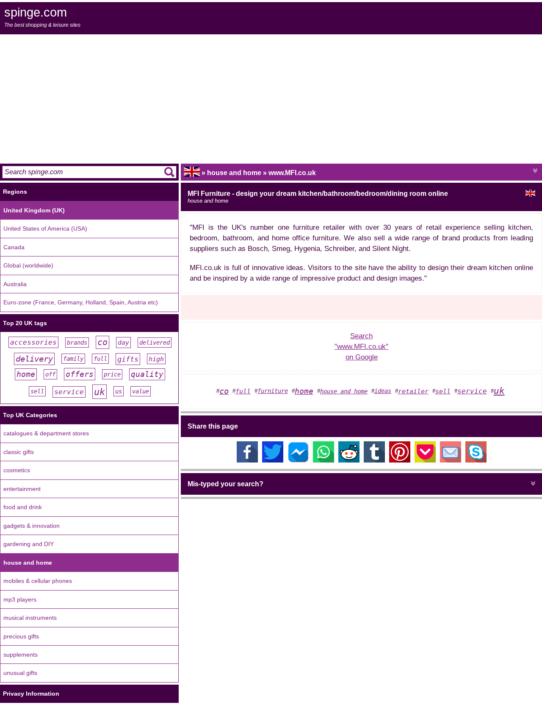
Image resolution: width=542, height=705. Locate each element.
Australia (15, 284)
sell (37, 391)
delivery (34, 358)
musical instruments (30, 617)
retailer (413, 391)
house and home (27, 562)
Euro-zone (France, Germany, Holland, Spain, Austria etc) (80, 302)
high (156, 358)
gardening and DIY (28, 544)
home (26, 374)
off (50, 374)
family (73, 358)
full (100, 358)
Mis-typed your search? (225, 484)
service (69, 392)
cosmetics (16, 470)
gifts (127, 359)
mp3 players (19, 599)
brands (77, 342)
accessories (33, 342)
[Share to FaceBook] (247, 460)
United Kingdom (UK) (34, 210)
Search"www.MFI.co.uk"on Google (361, 346)
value (140, 391)
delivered (154, 342)
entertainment (22, 488)
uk (99, 391)
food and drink (22, 507)
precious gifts (21, 636)
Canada (14, 247)
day (123, 342)
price (112, 374)
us (118, 391)
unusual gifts (20, 672)
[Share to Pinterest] (399, 460)
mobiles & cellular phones (37, 580)
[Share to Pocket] (425, 460)
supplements (20, 654)
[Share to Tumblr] (374, 460)
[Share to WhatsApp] (323, 460)
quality (147, 374)
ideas (382, 390)
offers (80, 374)
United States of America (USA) (45, 228)
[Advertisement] (271, 98)
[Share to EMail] (450, 460)
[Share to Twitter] (272, 460)
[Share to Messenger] (298, 460)
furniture (272, 390)
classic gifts (18, 452)
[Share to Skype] (476, 460)
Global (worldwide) (28, 265)
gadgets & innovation (31, 525)
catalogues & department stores (46, 433)
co (102, 342)
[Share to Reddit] (348, 460)
